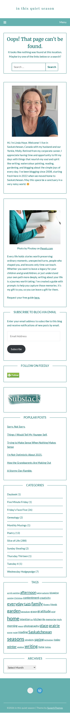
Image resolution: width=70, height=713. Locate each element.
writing (31, 646)
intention (25, 619)
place (44, 625)
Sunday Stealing (16, 548)
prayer (10, 632)
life (43, 619)
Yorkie (41, 647)
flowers (46, 604)
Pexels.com (46, 248)
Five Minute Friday (17, 501)
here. (37, 297)
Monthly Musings (17, 525)
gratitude (44, 611)
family (37, 603)
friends (53, 604)
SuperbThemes (55, 707)
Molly (59, 619)
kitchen (37, 619)
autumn (45, 593)
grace (34, 611)
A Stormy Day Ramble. (19, 470)
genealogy (25, 611)
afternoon (28, 592)
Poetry (11, 532)
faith (27, 604)
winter (12, 646)
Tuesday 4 (13, 563)
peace (20, 626)
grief (53, 611)
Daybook (12, 494)
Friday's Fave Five (17, 509)
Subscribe (16, 349)
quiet (15, 632)
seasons (15, 639)
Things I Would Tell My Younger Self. (27, 434)
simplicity (29, 639)
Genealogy (13, 517)
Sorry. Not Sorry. (16, 426)
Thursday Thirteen (17, 556)
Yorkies (48, 647)
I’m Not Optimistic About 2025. (24, 454)
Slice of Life (13, 540)
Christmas (18, 598)
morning (12, 626)
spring (39, 639)
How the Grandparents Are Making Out (29, 462)
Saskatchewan (40, 631)
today (57, 639)
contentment (31, 597)
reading (23, 632)
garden (14, 610)
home (13, 618)
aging (39, 593)
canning (10, 598)
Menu (62, 22)
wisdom (20, 647)
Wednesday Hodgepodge (21, 571)
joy (31, 619)
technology (48, 640)
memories (51, 619)
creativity (45, 597)
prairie (54, 625)
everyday (15, 603)
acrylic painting (13, 593)
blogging (54, 592)
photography (31, 625)
